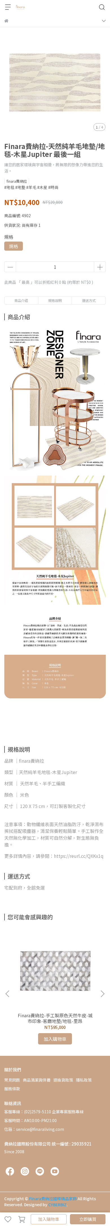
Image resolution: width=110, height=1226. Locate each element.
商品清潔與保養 (36, 1080)
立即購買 (87, 1219)
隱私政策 (84, 1080)
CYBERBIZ (57, 1204)
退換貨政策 (63, 1080)
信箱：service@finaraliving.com (34, 1129)
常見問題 (12, 1080)
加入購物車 (48, 1219)
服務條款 (12, 1088)
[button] (102, 993)
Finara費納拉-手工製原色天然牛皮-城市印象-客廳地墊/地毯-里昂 (55, 1018)
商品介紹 (21, 300)
